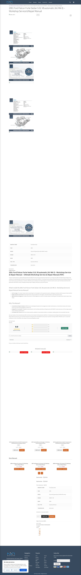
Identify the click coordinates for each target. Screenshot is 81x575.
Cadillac (37, 564)
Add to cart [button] (16, 450)
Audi (45, 557)
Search (70, 335)
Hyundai (37, 557)
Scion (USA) (46, 567)
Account (50, 2)
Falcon (22, 5)
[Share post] (39, 529)
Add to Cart (17, 468)
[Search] (70, 2)
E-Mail (55, 560)
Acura (45, 564)
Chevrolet (37, 565)
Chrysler (45, 565)
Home (30, 2)
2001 (39, 526)
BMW (36, 560)
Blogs (39, 2)
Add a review (64, 328)
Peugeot (37, 559)
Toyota (45, 555)
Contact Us (45, 2)
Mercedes (37, 562)
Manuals (35, 2)
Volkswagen (38, 567)
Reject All (15, 570)
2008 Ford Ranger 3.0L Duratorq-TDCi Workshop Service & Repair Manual (62, 464)
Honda (45, 562)
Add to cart (45, 516)
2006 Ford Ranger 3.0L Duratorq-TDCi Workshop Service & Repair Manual (19, 464)
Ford (40, 524)
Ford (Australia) (18, 5)
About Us (26, 557)
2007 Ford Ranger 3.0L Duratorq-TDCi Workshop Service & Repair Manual (40, 464)
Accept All (23, 570)
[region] (15, 566)
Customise (8, 570)
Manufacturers (27, 555)
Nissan (45, 560)
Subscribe (57, 564)
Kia (44, 559)
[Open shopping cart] (74, 2)
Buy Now (21, 450)
